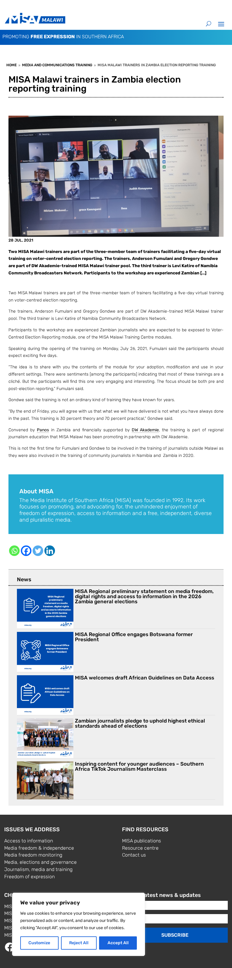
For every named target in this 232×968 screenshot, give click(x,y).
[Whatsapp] (14, 550)
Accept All (118, 942)
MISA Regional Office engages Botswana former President (134, 636)
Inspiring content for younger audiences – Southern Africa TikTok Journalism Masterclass (139, 766)
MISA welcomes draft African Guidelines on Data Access (144, 678)
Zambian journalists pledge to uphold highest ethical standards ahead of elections (140, 723)
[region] (78, 924)
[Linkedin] (49, 550)
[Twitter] (38, 550)
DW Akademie (145, 429)
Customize (39, 942)
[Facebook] (26, 550)
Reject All (79, 942)
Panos (43, 429)
